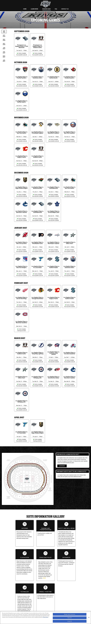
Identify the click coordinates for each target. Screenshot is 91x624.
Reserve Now (46, 9)
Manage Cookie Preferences (69, 614)
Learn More (34, 9)
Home (25, 9)
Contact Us (65, 9)
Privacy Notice (45, 617)
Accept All (69, 621)
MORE (44, 578)
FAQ (56, 9)
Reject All (70, 617)
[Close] (88, 617)
